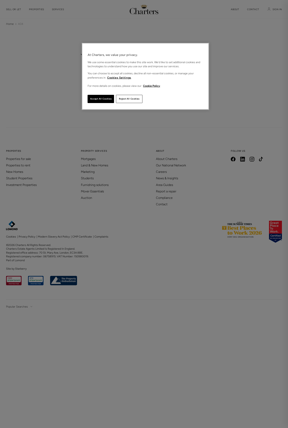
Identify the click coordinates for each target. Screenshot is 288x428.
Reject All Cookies (129, 98)
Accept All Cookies (100, 98)
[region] (145, 76)
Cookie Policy (151, 86)
